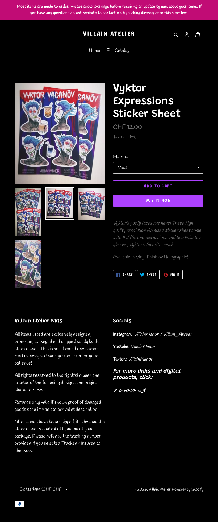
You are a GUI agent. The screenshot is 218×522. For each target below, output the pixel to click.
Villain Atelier (109, 34)
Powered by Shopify (187, 489)
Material (121, 157)
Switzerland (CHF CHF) (41, 489)
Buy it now (158, 201)
